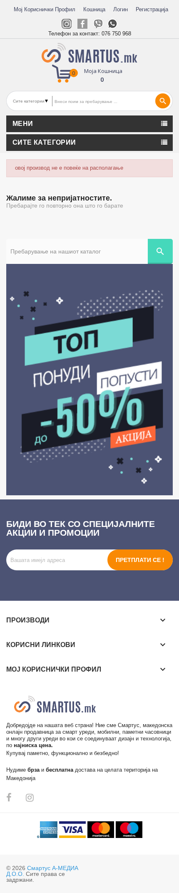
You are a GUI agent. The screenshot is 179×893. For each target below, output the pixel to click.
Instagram (30, 797)
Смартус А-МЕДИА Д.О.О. (42, 871)
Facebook (9, 797)
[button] (89, 75)
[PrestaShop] (89, 379)
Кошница (94, 9)
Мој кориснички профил (44, 9)
